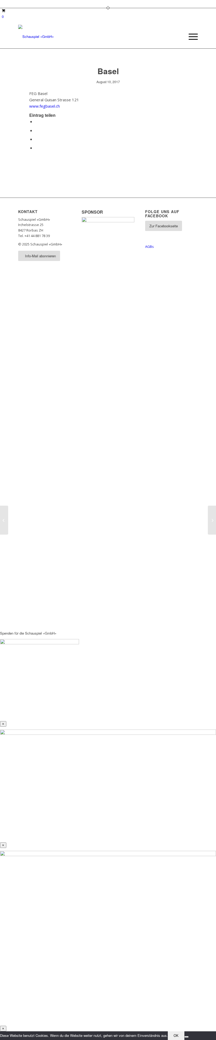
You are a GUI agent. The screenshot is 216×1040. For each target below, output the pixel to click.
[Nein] (186, 1037)
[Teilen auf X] (36, 130)
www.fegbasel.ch (44, 106)
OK (176, 1036)
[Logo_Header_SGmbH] (36, 36)
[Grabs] (4, 520)
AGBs (149, 246)
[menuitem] (190, 36)
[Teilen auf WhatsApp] (36, 139)
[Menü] (190, 36)
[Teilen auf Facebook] (36, 121)
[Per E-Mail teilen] (36, 147)
